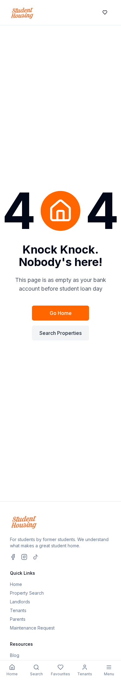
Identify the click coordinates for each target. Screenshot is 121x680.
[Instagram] (24, 557)
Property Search (27, 593)
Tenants (18, 610)
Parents (17, 619)
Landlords (20, 601)
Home (16, 584)
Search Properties (60, 333)
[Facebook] (13, 557)
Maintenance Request (32, 627)
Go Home (61, 313)
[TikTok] (35, 557)
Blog (14, 655)
